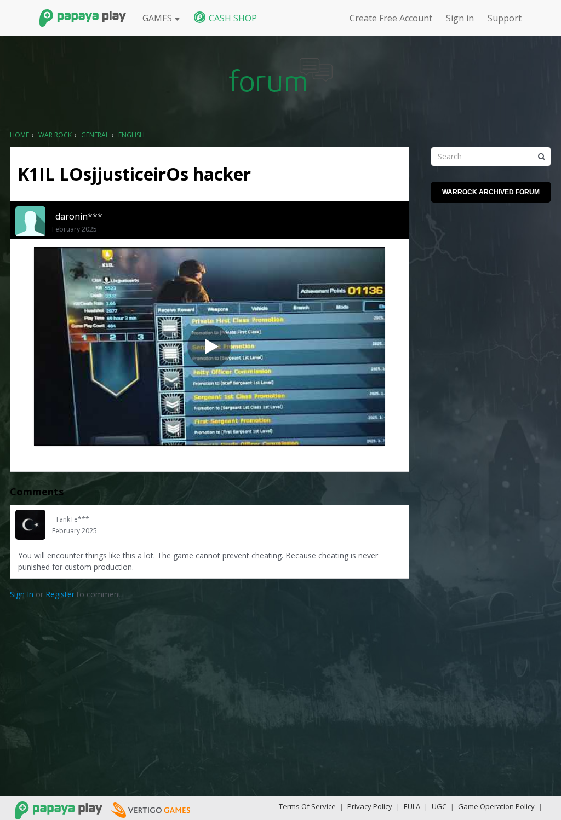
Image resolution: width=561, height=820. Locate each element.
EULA (412, 806)
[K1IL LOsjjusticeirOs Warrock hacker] (209, 346)
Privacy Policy (369, 806)
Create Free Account (391, 18)
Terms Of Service (307, 806)
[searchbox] (491, 156)
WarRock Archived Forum (491, 192)
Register (60, 594)
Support (505, 18)
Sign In (21, 594)
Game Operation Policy (496, 806)
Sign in (460, 18)
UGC (439, 806)
